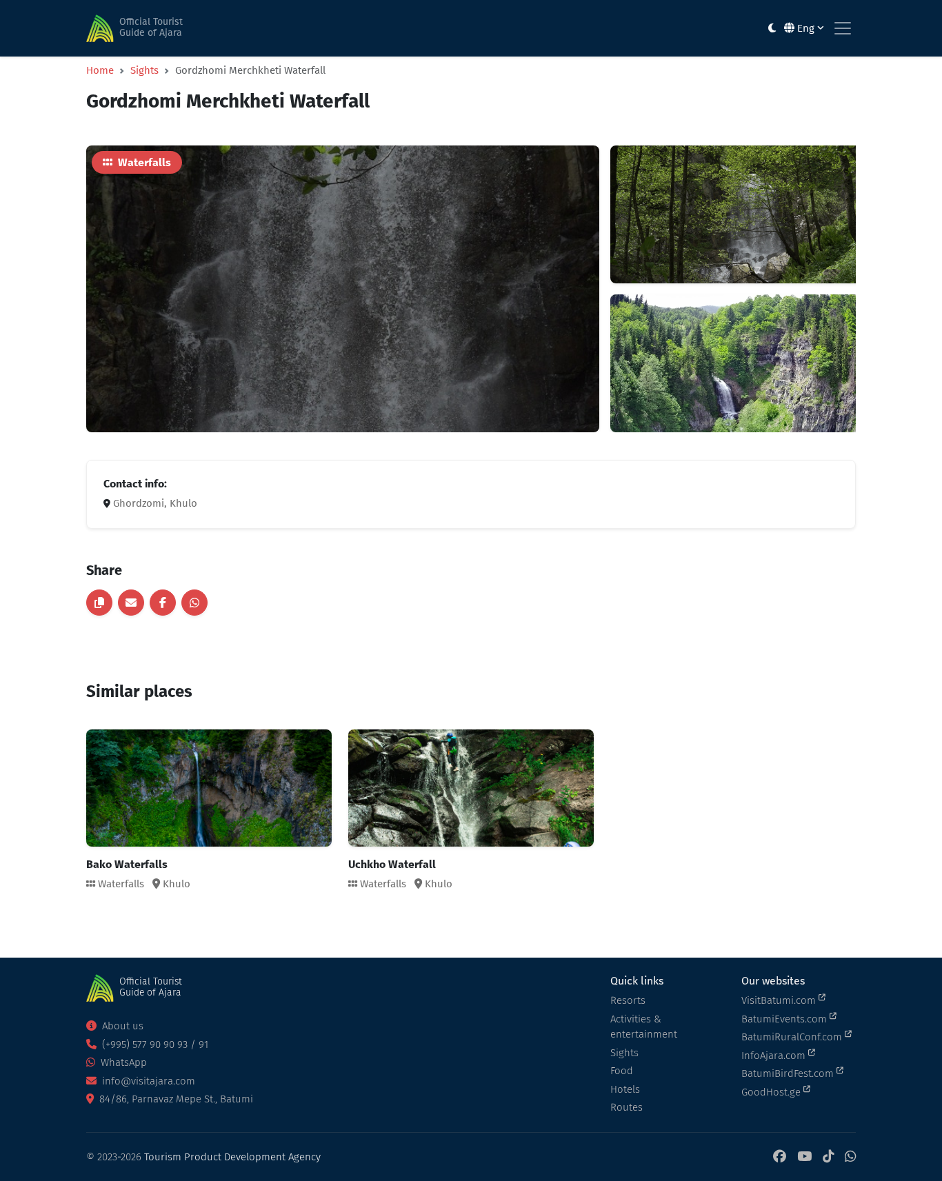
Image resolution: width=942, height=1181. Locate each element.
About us (121, 1026)
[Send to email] (131, 602)
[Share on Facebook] (163, 602)
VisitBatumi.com (780, 1000)
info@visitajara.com (147, 1081)
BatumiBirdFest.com (788, 1073)
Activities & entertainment (643, 1027)
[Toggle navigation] (843, 28)
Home (100, 70)
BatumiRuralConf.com (793, 1037)
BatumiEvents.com (785, 1019)
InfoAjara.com (774, 1055)
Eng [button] (805, 28)
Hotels (625, 1089)
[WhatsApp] (850, 1157)
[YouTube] (804, 1157)
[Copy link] (99, 602)
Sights (144, 70)
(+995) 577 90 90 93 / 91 (153, 1044)
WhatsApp (122, 1062)
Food (621, 1070)
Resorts (627, 1000)
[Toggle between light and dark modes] (772, 29)
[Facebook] (779, 1157)
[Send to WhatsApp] (194, 602)
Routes (626, 1107)
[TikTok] (828, 1157)
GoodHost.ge (772, 1092)
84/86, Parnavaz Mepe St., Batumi (175, 1099)
